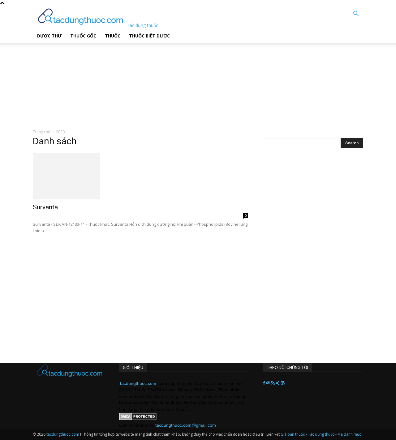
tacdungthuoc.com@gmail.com (185, 425)
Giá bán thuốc (293, 434)
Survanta (45, 207)
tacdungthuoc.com (62, 434)
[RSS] (273, 383)
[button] (355, 14)
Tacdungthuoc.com (137, 383)
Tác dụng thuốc (321, 434)
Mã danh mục (349, 434)
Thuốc (112, 36)
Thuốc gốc (83, 36)
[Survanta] (140, 176)
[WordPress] (283, 383)
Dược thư (49, 36)
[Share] (278, 383)
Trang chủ (41, 131)
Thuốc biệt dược (149, 36)
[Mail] (268, 383)
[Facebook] (264, 383)
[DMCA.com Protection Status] (138, 418)
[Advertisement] (157, 82)
